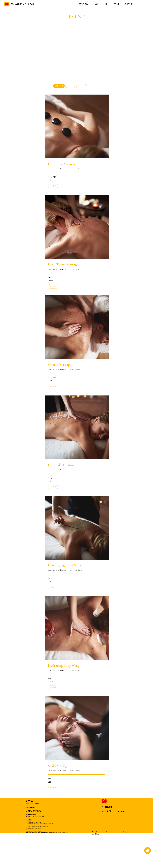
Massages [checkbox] (70, 86)
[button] (53, 186)
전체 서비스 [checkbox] (59, 86)
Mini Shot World (27, 4)
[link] (76, 164)
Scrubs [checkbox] (80, 86)
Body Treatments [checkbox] (92, 86)
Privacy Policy (123, 832)
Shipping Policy (110, 832)
